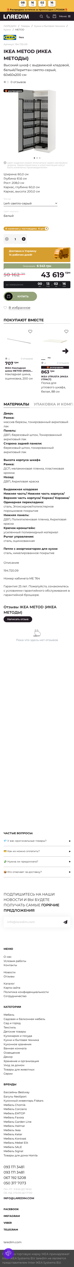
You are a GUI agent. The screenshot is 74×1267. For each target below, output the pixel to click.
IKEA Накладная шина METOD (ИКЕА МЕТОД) (18, 369)
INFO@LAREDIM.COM (19, 1198)
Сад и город (12, 1023)
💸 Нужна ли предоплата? (21, 861)
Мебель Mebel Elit (16, 1142)
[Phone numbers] (48, 16)
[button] (37, 158)
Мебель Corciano (15, 1109)
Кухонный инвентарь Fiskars (23, 1100)
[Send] (65, 922)
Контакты (10, 965)
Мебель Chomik (15, 1105)
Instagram (12, 1216)
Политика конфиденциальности (26, 992)
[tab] (37, 841)
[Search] (41, 16)
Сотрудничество (15, 996)
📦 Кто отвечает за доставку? (23, 872)
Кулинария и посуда (18, 1036)
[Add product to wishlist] (30, 331)
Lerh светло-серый (18, 203)
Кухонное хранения (17, 1044)
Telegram (11, 1229)
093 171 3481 (14, 1167)
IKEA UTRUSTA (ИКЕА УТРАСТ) (54, 378)
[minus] (7, 239)
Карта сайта (12, 987)
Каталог (9, 983)
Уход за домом (14, 1065)
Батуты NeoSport (15, 1096)
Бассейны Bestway (16, 1092)
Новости (9, 972)
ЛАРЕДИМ (10, 26)
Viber (8, 1222)
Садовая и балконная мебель (24, 1019)
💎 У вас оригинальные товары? (25, 840)
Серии (8, 1073)
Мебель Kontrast (15, 1138)
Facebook (11, 1209)
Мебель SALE (13, 1147)
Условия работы (15, 961)
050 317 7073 (15, 1183)
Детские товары (15, 1031)
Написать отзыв (18, 619)
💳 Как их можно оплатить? (22, 851)
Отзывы (9, 976)
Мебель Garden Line (17, 1121)
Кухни (7, 29)
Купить (23, 296)
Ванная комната (15, 1048)
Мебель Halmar (14, 1126)
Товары (25, 26)
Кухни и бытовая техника (49, 26)
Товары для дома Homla (21, 1155)
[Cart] (54, 16)
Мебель (9, 1014)
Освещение (12, 1052)
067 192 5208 (15, 1178)
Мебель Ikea (12, 1130)
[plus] (24, 239)
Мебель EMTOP (14, 1113)
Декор (8, 1056)
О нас (7, 956)
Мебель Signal (13, 1151)
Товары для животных (19, 1069)
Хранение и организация (21, 1061)
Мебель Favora (14, 1117)
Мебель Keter (13, 1134)
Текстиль (10, 1027)
